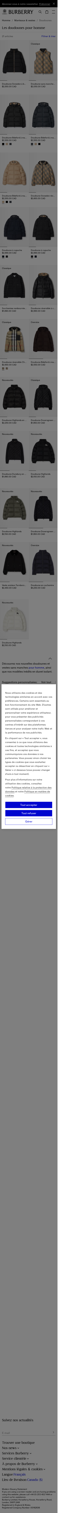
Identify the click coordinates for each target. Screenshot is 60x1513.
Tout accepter (28, 805)
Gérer (28, 821)
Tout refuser (29, 813)
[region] (29, 756)
